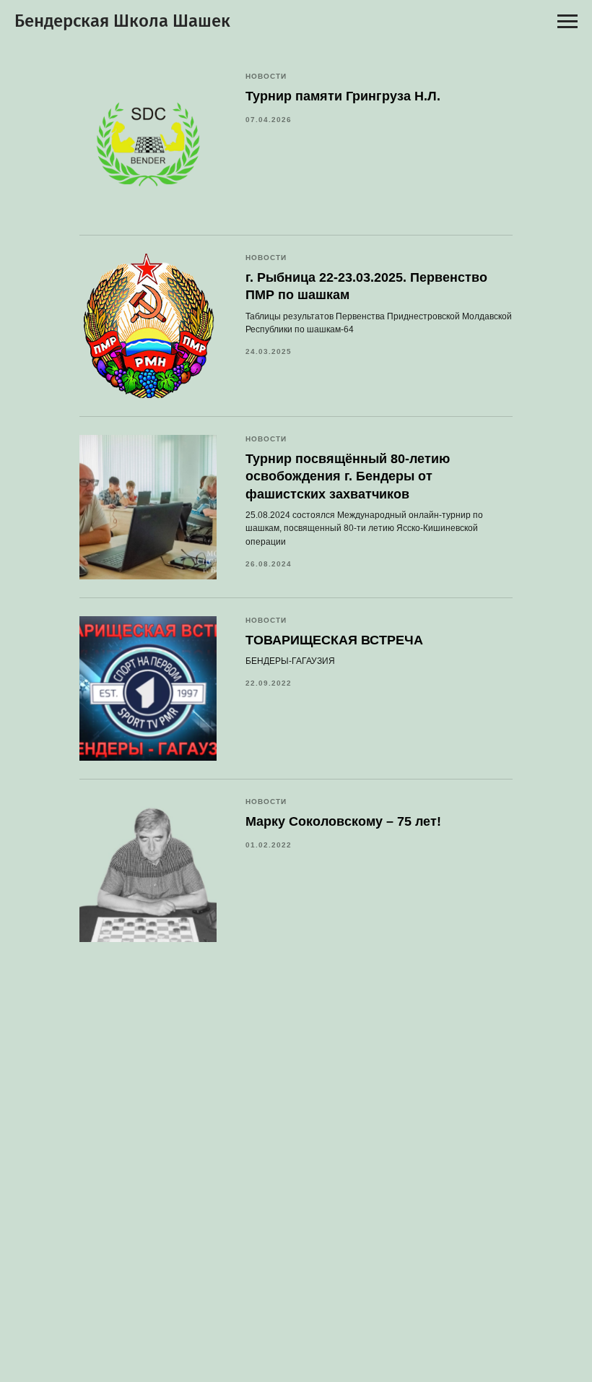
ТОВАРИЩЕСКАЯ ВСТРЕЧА (334, 640)
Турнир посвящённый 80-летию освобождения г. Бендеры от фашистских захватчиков (347, 476)
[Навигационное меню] (567, 21)
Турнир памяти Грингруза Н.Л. (342, 96)
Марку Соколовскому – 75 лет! (343, 821)
